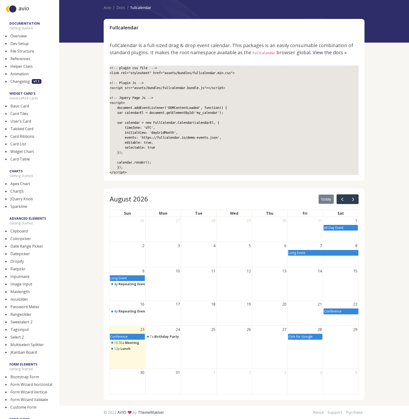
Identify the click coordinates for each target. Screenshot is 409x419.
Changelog (25, 81)
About (318, 412)
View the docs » (330, 52)
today (326, 199)
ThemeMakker (151, 412)
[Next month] (353, 199)
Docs (120, 7)
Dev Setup (19, 43)
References (20, 58)
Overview (18, 36)
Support (335, 412)
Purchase (354, 412)
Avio (107, 7)
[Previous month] (342, 199)
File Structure (22, 51)
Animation (19, 73)
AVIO (121, 412)
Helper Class (21, 66)
